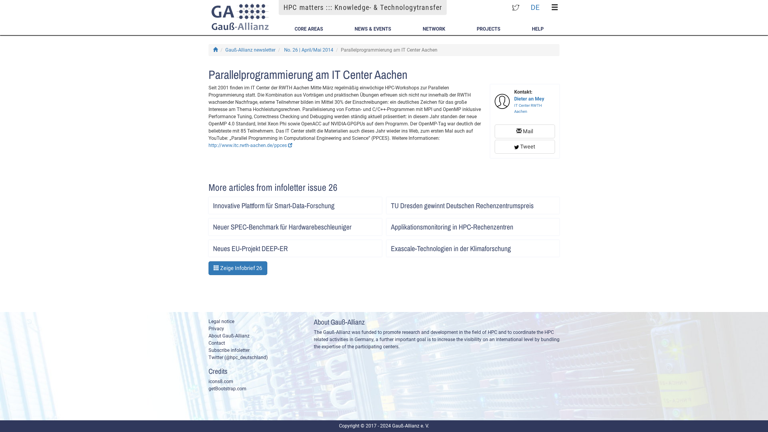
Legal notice (221, 321)
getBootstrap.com (227, 389)
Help (538, 29)
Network (434, 29)
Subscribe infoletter (229, 350)
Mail (527, 131)
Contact (216, 343)
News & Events (373, 29)
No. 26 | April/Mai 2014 (308, 50)
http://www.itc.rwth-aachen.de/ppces (248, 145)
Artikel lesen (371, 203)
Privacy (216, 329)
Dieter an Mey (529, 99)
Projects (488, 29)
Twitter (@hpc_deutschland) (238, 357)
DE (535, 7)
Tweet (527, 146)
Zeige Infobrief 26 (240, 268)
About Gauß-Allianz (229, 336)
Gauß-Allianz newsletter (250, 50)
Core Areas (309, 29)
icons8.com (220, 381)
